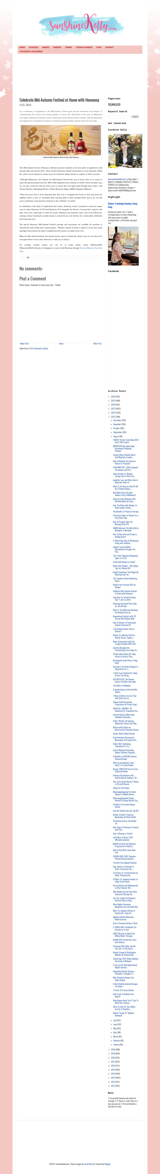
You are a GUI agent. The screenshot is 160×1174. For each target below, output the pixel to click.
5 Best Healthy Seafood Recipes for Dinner (125, 985)
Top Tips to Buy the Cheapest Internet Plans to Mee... (124, 899)
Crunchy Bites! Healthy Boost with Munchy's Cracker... (124, 456)
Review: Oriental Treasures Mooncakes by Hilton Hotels (124, 816)
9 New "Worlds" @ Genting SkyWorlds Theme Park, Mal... (125, 722)
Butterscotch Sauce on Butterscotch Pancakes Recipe (125, 728)
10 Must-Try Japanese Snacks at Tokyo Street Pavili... (125, 880)
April (115, 1032)
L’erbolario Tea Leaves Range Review (124, 805)
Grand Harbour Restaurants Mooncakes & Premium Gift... (125, 738)
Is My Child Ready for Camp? (124, 561)
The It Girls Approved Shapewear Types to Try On (125, 557)
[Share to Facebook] (27, 105)
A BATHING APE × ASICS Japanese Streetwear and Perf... (125, 468)
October (116, 428)
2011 (113, 1085)
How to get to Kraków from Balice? (123, 995)
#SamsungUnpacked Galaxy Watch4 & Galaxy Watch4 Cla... (125, 799)
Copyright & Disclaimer (31, 52)
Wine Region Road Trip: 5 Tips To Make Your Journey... (125, 1001)
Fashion (57, 48)
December (117, 420)
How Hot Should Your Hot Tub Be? (126, 810)
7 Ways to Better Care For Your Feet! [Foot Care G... (125, 697)
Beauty (45, 48)
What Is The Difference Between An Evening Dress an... (125, 611)
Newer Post (24, 343)
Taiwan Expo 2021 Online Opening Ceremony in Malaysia (125, 960)
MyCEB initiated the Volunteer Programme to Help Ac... (124, 845)
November (117, 424)
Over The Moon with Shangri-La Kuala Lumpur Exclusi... (125, 506)
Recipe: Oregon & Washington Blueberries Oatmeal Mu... (124, 953)
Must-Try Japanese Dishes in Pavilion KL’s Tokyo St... (124, 912)
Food (98, 48)
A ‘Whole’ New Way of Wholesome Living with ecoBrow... (126, 542)
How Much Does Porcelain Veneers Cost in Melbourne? (124, 494)
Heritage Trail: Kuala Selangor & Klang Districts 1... (125, 668)
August (116, 436)
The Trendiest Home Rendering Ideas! (125, 579)
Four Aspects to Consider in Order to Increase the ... (123, 867)
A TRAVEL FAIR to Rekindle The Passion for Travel (124, 928)
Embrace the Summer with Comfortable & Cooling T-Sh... (125, 776)
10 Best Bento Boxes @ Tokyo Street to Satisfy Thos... (124, 655)
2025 (113, 400)
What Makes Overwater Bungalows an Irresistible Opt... (126, 905)
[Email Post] (27, 257)
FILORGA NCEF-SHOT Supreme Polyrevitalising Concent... (124, 857)
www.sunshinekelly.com (117, 179)
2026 (113, 396)
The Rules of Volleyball (121, 685)
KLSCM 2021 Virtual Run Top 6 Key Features (124, 941)
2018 (113, 1057)
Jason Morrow (89, 1163)
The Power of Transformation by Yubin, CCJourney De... (125, 874)
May (115, 1028)
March (116, 1036)
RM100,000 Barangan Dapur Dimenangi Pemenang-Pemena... (124, 448)
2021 (113, 416)
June (115, 1024)
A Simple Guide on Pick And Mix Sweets (125, 690)
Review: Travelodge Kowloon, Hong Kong (122, 205)
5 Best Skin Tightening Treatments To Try (122, 745)
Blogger (107, 1163)
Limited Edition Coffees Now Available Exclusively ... (123, 716)
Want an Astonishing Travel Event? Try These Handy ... (124, 764)
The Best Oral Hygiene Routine (124, 862)
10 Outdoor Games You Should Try (124, 822)
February (116, 1040)
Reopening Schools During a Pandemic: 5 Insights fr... (123, 972)
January (116, 1044)
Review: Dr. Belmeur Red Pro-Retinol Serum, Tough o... (124, 636)
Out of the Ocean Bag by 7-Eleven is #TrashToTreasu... (125, 783)
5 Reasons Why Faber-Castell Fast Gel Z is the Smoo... (124, 947)
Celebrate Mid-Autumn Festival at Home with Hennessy (125, 592)
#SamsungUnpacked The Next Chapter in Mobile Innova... (124, 793)
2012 (113, 1081)
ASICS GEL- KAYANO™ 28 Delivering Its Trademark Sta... (125, 709)
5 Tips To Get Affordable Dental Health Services (125, 966)
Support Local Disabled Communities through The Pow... (124, 549)
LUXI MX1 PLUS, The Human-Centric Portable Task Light (124, 680)
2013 (113, 1077)
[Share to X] (25, 105)
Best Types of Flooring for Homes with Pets (126, 828)
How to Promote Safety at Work (125, 923)
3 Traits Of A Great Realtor (123, 990)
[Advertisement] (80, 75)
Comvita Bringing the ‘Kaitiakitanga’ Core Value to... (125, 649)
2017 (113, 1061)
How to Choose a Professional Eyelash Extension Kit (124, 624)
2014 (113, 1073)
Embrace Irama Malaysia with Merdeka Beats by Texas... (124, 500)
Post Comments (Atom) (39, 348)
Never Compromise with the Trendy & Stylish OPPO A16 (124, 642)
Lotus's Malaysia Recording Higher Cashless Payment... (124, 751)
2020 (113, 1049)
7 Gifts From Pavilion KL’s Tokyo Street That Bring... (125, 674)
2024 (113, 404)
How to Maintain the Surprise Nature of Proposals (124, 462)
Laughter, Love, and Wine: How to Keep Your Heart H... (125, 481)
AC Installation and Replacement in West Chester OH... (125, 886)
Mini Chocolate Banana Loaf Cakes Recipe (123, 978)
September (117, 432)
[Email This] (20, 105)
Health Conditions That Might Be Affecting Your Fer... (125, 573)
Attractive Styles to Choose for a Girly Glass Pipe (125, 516)
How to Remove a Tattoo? (123, 833)
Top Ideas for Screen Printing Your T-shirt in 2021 (124, 598)
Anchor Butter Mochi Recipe (124, 733)
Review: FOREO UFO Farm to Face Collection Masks (125, 770)
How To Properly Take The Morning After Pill (123, 523)
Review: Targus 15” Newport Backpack (123, 1014)
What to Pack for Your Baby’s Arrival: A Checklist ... (124, 1008)
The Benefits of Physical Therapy (125, 511)
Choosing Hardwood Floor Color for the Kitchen (125, 605)
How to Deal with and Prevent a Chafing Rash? (125, 535)
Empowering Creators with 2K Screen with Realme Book (124, 617)
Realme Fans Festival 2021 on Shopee (124, 586)
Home (22, 48)
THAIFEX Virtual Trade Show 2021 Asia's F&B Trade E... (126, 441)
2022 (113, 412)
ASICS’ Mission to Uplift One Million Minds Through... (124, 934)
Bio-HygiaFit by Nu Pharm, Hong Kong (125, 661)
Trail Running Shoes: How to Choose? (123, 630)
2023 (113, 408)
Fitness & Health (84, 48)
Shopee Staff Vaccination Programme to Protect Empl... (125, 703)
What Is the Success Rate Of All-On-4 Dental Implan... (126, 487)
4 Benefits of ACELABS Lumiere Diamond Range (125, 757)
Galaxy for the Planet (121, 787)
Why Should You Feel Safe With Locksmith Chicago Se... (125, 893)
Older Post (97, 343)
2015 (113, 1069)
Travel (68, 48)
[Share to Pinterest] (30, 105)
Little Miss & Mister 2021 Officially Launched (123, 838)
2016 (113, 1065)
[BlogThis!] (23, 105)
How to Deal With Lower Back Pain (124, 851)
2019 (113, 1053)
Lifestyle (33, 48)
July (115, 1020)
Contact (109, 48)
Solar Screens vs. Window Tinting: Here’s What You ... (124, 475)
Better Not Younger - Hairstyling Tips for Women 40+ (125, 567)
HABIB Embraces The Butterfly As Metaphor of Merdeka (126, 529)
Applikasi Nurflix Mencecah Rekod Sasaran (123, 918)
